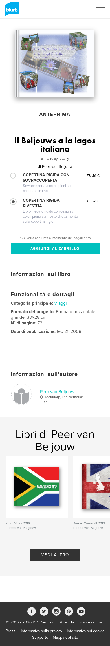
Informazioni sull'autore (44, 374)
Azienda (67, 622)
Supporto (40, 637)
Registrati (77, 10)
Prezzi (11, 631)
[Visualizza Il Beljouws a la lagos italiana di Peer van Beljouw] (54, 63)
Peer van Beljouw (57, 392)
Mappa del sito (65, 637)
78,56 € (93, 175)
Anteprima (54, 114)
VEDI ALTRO (55, 554)
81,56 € (93, 200)
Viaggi (60, 303)
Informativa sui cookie (86, 631)
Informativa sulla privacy (41, 631)
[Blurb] (11, 11)
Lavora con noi (91, 622)
